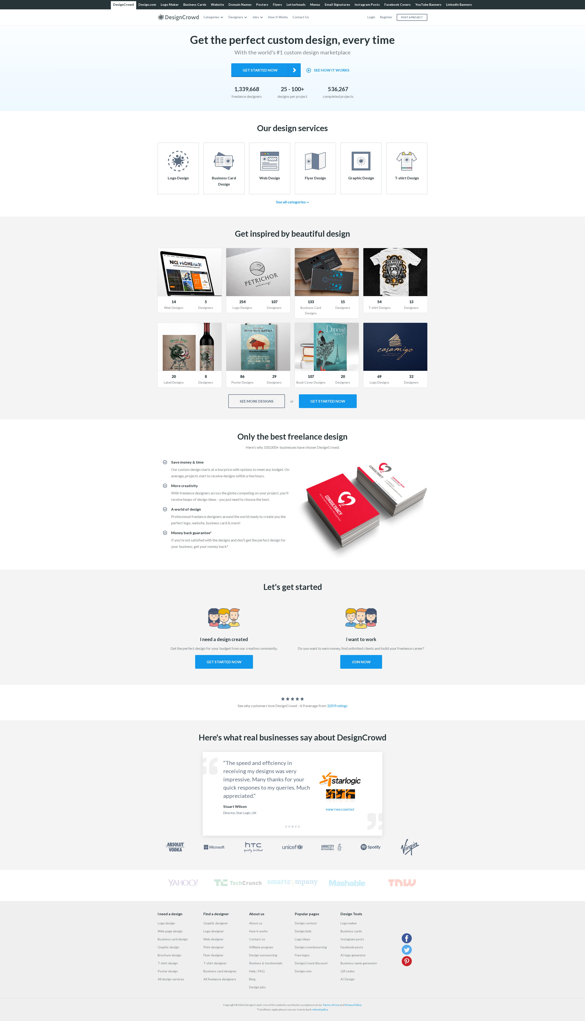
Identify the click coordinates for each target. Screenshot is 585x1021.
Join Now (361, 662)
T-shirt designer (214, 963)
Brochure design (169, 955)
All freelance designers (219, 979)
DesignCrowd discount (311, 963)
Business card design (173, 939)
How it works (258, 931)
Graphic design (168, 947)
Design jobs (257, 987)
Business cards (351, 931)
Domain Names (240, 4)
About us (255, 923)
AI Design (347, 979)
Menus (315, 4)
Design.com (147, 4)
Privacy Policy (353, 1005)
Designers (236, 17)
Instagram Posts (367, 4)
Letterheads (296, 4)
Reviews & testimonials (265, 963)
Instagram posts (352, 939)
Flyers (277, 4)
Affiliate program (261, 947)
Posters (262, 4)
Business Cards (194, 4)
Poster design (168, 971)
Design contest (306, 923)
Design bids (303, 931)
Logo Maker (170, 4)
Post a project (412, 17)
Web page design (170, 931)
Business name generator (358, 963)
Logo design (166, 923)
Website (217, 4)
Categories (211, 17)
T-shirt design (168, 963)
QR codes (347, 971)
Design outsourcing (263, 955)
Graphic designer (215, 923)
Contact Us (300, 17)
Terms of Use (331, 1005)
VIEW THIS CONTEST (340, 809)
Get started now (260, 70)
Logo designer (213, 931)
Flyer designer (213, 955)
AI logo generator (353, 955)
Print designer (213, 947)
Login (371, 17)
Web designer (213, 939)
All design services (171, 979)
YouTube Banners (428, 4)
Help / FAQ (257, 971)
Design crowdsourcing (311, 947)
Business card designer (220, 971)
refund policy (320, 1009)
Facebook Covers (397, 4)
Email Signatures (337, 4)
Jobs (255, 17)
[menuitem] (213, 17)
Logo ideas (302, 939)
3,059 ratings (337, 705)
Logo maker (348, 923)
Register (386, 17)
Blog (252, 979)
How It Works (278, 17)
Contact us (257, 939)
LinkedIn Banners (459, 4)
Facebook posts (351, 947)
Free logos (302, 955)
